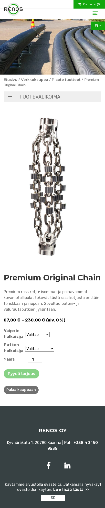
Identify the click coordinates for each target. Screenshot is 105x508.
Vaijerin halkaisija (13, 333)
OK (53, 498)
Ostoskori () (91, 4)
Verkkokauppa (34, 79)
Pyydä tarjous (21, 373)
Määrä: (10, 359)
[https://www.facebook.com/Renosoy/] (49, 466)
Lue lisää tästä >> (71, 489)
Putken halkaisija (13, 347)
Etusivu (10, 79)
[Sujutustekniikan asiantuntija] (13, 11)
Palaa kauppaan (21, 389)
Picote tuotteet (66, 79)
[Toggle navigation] (95, 13)
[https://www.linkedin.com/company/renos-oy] (67, 466)
